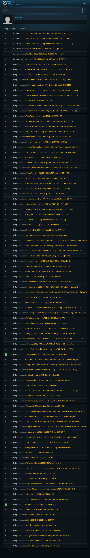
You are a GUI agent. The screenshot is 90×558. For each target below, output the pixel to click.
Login (85, 3)
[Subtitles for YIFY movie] (11, 3)
